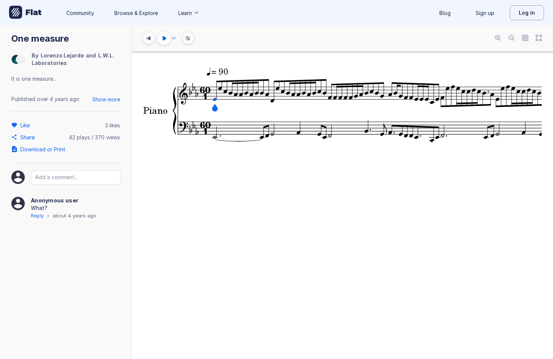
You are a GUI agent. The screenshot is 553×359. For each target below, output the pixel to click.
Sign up (485, 13)
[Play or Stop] (164, 38)
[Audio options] (174, 38)
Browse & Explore (136, 13)
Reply (37, 216)
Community (80, 13)
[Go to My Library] (25, 13)
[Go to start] (148, 38)
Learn (185, 13)
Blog (445, 13)
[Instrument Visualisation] (188, 38)
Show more (106, 99)
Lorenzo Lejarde (62, 55)
